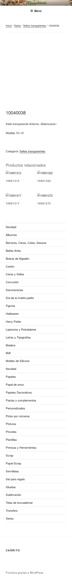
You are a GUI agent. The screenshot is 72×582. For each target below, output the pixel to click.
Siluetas (11, 487)
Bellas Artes (13, 251)
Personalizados (15, 408)
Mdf (8, 353)
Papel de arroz (15, 384)
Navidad (11, 227)
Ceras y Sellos (15, 274)
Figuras (10, 306)
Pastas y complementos (21, 400)
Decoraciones (14, 290)
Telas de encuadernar (19, 503)
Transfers (12, 510)
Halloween (12, 314)
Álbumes (11, 235)
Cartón (10, 266)
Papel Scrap (13, 463)
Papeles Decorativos (19, 392)
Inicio (9, 25)
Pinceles (11, 432)
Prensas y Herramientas (21, 447)
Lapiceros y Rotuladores (21, 329)
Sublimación (13, 495)
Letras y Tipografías (18, 337)
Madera (10, 345)
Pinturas (11, 424)
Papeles (11, 377)
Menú (38, 11)
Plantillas (11, 440)
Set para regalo (15, 479)
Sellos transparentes (34, 25)
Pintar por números (18, 416)
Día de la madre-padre (20, 298)
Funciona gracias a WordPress (24, 572)
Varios (17, 25)
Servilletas (12, 471)
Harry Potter (13, 321)
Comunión (12, 282)
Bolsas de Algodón (17, 258)
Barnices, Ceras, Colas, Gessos (26, 243)
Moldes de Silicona (17, 361)
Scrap (9, 455)
